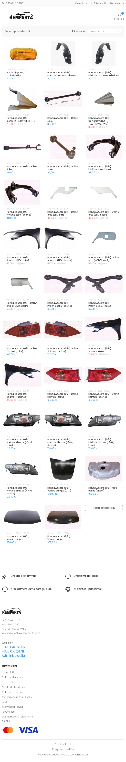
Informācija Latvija (12, 706)
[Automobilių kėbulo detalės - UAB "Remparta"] (21, 16)
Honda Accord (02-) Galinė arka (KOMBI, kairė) (103, 259)
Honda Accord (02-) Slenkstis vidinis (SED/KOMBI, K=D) (99, 120)
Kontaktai (7, 682)
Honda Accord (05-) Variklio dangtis (18, 538)
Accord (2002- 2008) (58, 69)
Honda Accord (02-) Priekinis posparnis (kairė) (61, 74)
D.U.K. (5, 702)
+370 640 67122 (14, 3)
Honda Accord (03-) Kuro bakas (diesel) (102, 489)
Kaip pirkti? (8, 672)
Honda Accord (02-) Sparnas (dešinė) (18, 395)
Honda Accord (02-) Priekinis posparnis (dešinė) (103, 74)
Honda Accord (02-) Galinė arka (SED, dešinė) (103, 213)
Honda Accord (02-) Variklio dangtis (58, 538)
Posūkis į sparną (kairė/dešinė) (15, 74)
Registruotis (117, 3)
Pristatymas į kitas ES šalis (17, 697)
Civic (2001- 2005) (16, 69)
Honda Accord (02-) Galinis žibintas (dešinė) (62, 350)
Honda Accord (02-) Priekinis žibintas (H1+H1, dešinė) (60, 442)
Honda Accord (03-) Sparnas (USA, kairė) (18, 259)
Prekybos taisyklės (12, 692)
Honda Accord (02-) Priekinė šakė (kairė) (99, 168)
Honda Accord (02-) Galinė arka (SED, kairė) (62, 213)
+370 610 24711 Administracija (13, 653)
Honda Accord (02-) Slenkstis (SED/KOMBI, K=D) (21, 119)
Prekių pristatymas (12, 677)
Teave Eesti (8, 711)
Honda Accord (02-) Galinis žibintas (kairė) (22, 350)
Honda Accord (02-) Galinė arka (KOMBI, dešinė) (22, 304)
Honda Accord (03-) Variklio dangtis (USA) (59, 489)
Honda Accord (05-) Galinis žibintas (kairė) (62, 395)
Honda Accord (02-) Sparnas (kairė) (99, 350)
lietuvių (79, 3)
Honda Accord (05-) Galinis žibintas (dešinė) (103, 395)
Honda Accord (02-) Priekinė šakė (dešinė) (19, 213)
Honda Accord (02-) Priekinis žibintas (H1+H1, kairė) (19, 442)
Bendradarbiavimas (13, 687)
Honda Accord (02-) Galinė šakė (62, 119)
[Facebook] (70, 744)
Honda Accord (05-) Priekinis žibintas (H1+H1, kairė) (101, 442)
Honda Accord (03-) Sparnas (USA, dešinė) (59, 259)
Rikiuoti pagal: (79, 31)
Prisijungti (99, 3)
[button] (119, 16)
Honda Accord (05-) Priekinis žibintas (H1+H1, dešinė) (19, 490)
